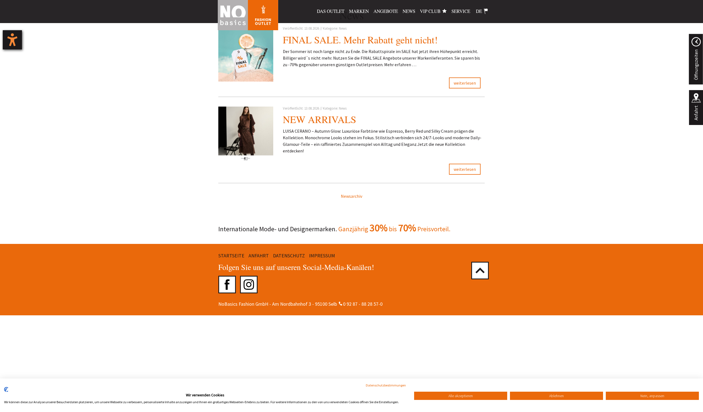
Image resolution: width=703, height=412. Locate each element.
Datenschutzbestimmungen (386, 385)
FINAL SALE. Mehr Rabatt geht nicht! (360, 39)
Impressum (322, 255)
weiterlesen (465, 83)
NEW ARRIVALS (319, 119)
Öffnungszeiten (696, 64)
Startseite (231, 255)
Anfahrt (696, 112)
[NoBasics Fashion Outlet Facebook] (227, 284)
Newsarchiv (351, 196)
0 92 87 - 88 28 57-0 (363, 304)
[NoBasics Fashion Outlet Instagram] (249, 284)
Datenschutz (289, 255)
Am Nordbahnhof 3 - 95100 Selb (304, 304)
